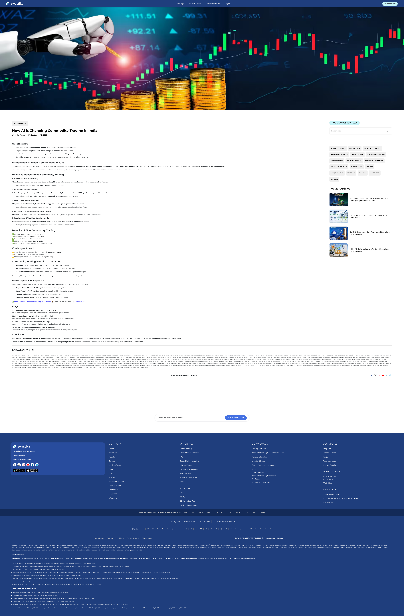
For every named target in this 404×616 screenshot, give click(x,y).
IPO (181, 457)
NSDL (182, 497)
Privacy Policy (98, 538)
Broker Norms (133, 538)
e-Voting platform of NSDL (133, 550)
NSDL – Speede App (188, 505)
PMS (254, 469)
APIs (182, 482)
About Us (113, 453)
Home (111, 449)
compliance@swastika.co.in (86, 547)
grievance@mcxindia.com (311, 547)
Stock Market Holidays (332, 494)
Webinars (113, 498)
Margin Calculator (330, 465)
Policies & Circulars (259, 457)
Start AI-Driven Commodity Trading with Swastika (32, 302)
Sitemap (280, 538)
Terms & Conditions (115, 538)
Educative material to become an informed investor (93, 550)
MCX (201, 512)
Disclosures (328, 502)
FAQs (325, 457)
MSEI (209, 512)
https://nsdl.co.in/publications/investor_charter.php (133, 547)
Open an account (390, 3)
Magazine (113, 494)
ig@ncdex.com (331, 547)
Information (20, 123)
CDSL (182, 493)
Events (112, 477)
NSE (186, 512)
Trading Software (259, 449)
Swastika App (189, 522)
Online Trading (329, 476)
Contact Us (113, 490)
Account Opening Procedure (264, 476)
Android (79, 302)
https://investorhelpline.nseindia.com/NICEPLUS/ (267, 547)
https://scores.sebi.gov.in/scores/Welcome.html (355, 547)
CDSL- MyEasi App (187, 501)
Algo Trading (185, 473)
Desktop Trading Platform (224, 522)
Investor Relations (116, 482)
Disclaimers (147, 538)
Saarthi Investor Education (63, 550)
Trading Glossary (330, 461)
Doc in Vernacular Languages (264, 465)
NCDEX (219, 512)
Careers (112, 461)
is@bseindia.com (293, 547)
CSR (110, 473)
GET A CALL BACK (236, 418)
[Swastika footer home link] (21, 446)
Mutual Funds (186, 465)
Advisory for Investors (261, 482)
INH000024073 (204, 558)
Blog (111, 469)
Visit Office (327, 483)
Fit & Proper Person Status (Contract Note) (341, 498)
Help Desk (327, 449)
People (112, 457)
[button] (179, 3)
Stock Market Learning (189, 461)
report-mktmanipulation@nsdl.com (209, 547)
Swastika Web (205, 522)
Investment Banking (189, 469)
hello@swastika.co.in (22, 460)
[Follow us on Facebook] (14, 464)
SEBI (246, 512)
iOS (84, 302)
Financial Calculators (188, 477)
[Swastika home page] (14, 3)
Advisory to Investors (117, 550)
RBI (254, 512)
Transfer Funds (329, 453)
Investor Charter (258, 461)
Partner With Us (115, 486)
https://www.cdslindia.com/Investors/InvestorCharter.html (173, 547)
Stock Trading (186, 449)
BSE (193, 512)
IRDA (262, 512)
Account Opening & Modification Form (268, 453)
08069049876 (19, 456)
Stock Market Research (190, 453)
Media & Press (115, 465)
